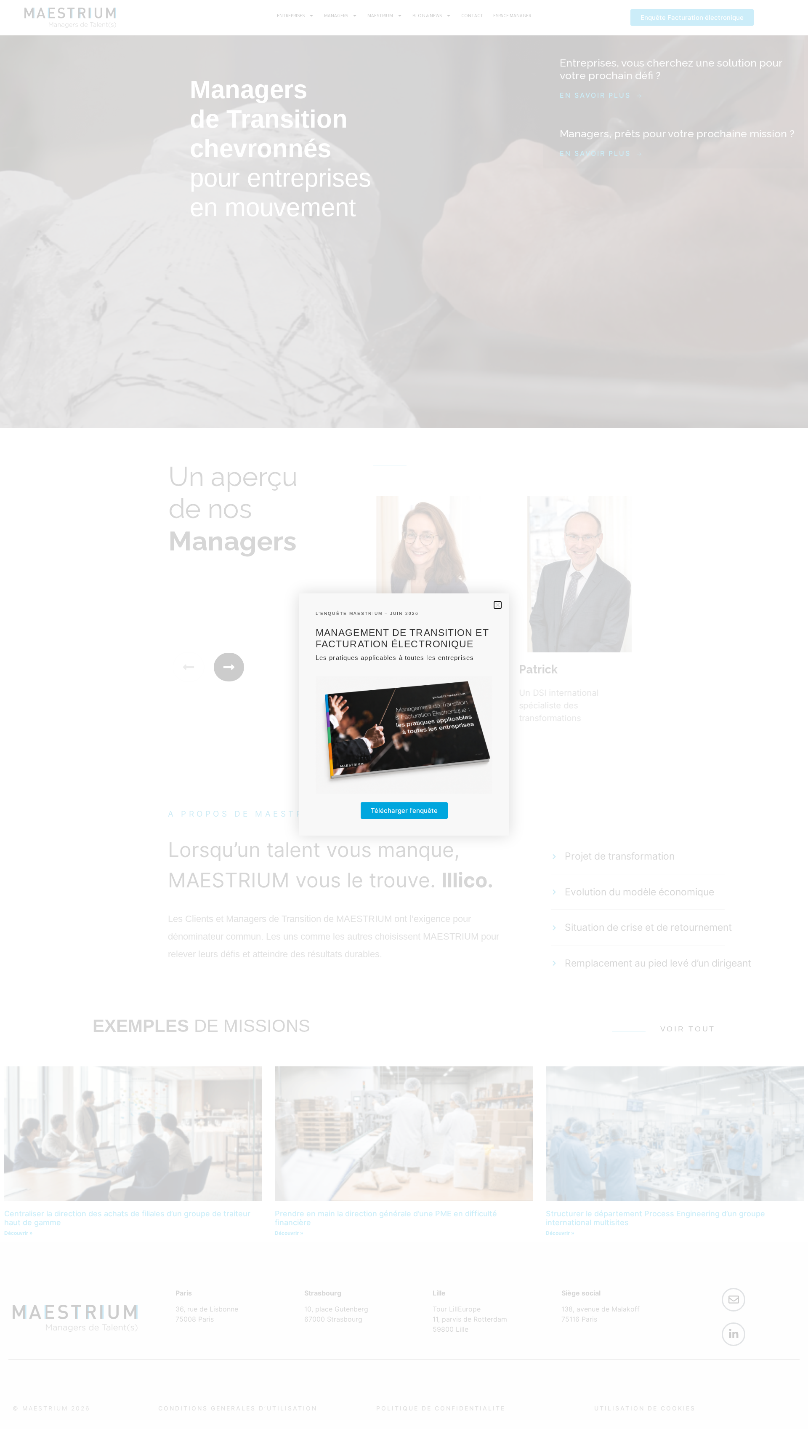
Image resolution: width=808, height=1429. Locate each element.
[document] (404, 714)
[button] (497, 605)
